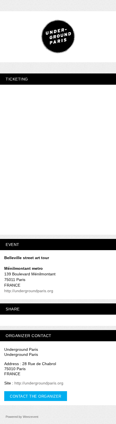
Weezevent (30, 416)
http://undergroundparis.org (28, 291)
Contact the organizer (35, 396)
